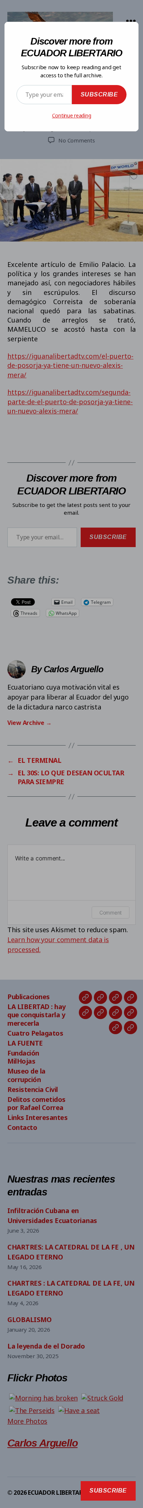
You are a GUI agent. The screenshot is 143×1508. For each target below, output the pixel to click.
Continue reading (71, 115)
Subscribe (99, 94)
